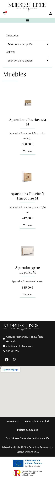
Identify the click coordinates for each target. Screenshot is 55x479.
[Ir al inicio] (27, 7)
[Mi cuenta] (50, 13)
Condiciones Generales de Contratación (28, 438)
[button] (27, 20)
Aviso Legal (12, 421)
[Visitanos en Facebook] (6, 359)
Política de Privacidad (37, 421)
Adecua (35, 451)
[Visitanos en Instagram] (14, 359)
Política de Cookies (27, 429)
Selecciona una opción (20, 44)
